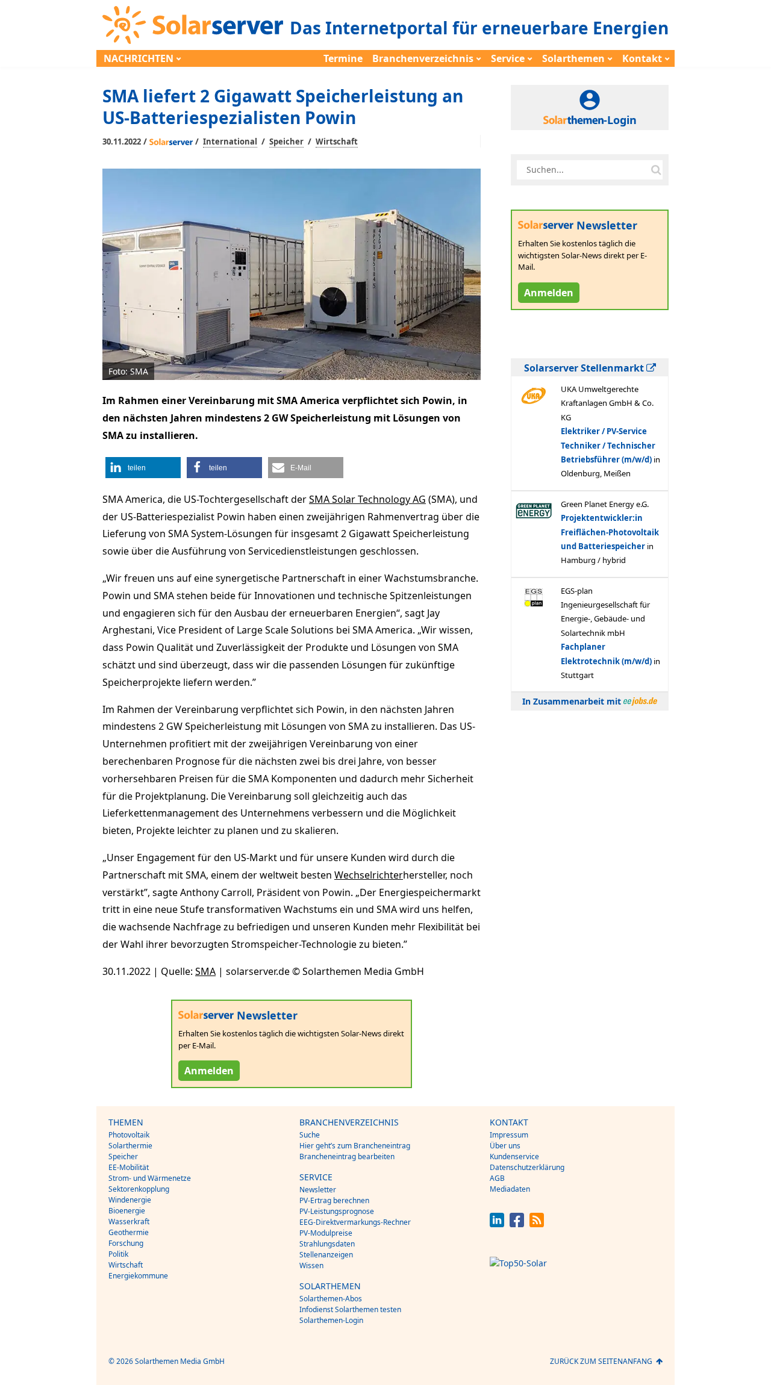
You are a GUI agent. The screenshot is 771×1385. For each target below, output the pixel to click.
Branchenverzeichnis (422, 58)
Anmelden (209, 1070)
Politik (118, 1254)
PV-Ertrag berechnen (334, 1200)
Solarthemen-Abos (330, 1298)
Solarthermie (130, 1146)
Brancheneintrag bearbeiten (347, 1156)
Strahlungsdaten (327, 1244)
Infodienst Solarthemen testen (350, 1309)
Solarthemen (573, 58)
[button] (143, 467)
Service (508, 58)
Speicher (286, 141)
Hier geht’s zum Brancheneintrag (354, 1146)
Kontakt (642, 58)
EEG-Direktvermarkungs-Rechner (355, 1222)
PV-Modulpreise (325, 1233)
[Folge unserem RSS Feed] (536, 1224)
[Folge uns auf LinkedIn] (497, 1224)
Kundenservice (514, 1156)
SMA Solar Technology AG (367, 499)
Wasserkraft (128, 1221)
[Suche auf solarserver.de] (656, 170)
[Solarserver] (192, 25)
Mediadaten (510, 1189)
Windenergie (129, 1200)
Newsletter (317, 1189)
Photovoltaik (128, 1135)
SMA (205, 971)
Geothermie (128, 1232)
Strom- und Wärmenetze (149, 1178)
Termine (343, 58)
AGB (497, 1178)
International (230, 141)
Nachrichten (138, 58)
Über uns (505, 1146)
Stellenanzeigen (326, 1255)
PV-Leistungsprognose (336, 1211)
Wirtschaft (337, 141)
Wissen (311, 1265)
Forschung (125, 1243)
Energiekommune (138, 1276)
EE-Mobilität (128, 1167)
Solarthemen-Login (331, 1320)
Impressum (509, 1135)
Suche (309, 1135)
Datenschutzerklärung (527, 1167)
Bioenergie (126, 1211)
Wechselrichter (368, 875)
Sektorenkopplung (138, 1189)
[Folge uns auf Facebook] (517, 1224)
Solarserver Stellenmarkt (585, 368)
